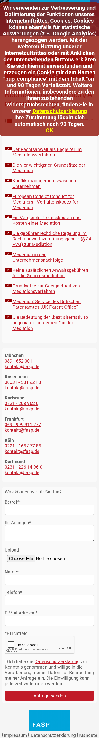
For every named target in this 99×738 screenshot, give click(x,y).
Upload (12, 550)
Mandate (88, 735)
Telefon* (13, 592)
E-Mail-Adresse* (21, 613)
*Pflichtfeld (16, 633)
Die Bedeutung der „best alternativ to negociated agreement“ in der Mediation (50, 322)
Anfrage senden (49, 695)
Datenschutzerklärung (59, 111)
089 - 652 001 (18, 361)
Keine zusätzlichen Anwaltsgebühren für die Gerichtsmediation (50, 272)
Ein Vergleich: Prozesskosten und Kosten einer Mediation (46, 220)
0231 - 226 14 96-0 (23, 467)
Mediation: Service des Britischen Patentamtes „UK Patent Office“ (46, 304)
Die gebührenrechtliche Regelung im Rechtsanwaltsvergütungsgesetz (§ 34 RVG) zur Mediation (51, 238)
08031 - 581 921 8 (23, 382)
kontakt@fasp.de (22, 366)
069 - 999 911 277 (23, 424)
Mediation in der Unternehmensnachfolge (37, 257)
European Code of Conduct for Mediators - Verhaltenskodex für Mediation (45, 202)
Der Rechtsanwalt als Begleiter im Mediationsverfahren (47, 152)
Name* (12, 572)
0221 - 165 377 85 (23, 446)
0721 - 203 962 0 (21, 403)
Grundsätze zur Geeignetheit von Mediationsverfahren (46, 288)
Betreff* (13, 502)
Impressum (15, 735)
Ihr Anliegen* (18, 522)
